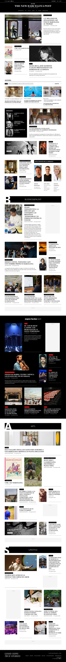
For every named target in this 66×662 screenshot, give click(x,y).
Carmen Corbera (22, 170)
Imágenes (51, 141)
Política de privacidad (50, 655)
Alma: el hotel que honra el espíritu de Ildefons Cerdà (50, 612)
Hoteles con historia (48, 609)
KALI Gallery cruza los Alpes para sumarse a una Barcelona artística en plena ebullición (24, 451)
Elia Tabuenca (31, 71)
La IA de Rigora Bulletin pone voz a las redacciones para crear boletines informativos (33, 299)
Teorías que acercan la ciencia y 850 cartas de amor (17, 576)
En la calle (28, 83)
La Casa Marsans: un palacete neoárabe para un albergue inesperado (42, 129)
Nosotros (31, 655)
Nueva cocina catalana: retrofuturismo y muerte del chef (33, 612)
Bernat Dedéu (16, 116)
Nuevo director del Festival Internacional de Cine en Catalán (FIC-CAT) (47, 188)
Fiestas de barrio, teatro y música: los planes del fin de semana (19, 375)
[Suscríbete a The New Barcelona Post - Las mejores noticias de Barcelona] (21, 147)
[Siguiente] (60, 84)
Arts (33, 426)
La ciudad (21, 489)
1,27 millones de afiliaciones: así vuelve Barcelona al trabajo (51, 21)
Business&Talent (33, 199)
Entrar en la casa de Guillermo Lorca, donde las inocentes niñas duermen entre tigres (54, 148)
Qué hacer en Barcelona (9, 372)
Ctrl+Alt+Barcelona (21, 48)
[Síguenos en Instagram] (9, 1)
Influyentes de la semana (44, 161)
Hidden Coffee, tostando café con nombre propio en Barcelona (19, 263)
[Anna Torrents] (9, 132)
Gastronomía (27, 609)
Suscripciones (59, 657)
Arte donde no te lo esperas (25, 160)
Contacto (27, 655)
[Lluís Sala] (9, 124)
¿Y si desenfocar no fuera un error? (26, 509)
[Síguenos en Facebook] (5, 1)
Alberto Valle (21, 184)
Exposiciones (14, 83)
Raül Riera (47, 184)
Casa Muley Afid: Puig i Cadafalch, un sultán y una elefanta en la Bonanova (55, 527)
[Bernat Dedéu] (9, 116)
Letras (23, 83)
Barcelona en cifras (47, 15)
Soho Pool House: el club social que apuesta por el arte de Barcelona (25, 166)
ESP (60, 1)
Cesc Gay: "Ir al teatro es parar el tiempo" (55, 358)
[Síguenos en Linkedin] (8, 1)
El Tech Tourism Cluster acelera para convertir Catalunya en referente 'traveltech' (54, 263)
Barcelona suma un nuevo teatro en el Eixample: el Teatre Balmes (11, 411)
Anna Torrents (17, 132)
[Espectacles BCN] (33, 319)
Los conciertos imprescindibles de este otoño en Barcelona (32, 410)
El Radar (6, 447)
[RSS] (12, 1)
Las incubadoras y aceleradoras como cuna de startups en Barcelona (12, 299)
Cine (32, 83)
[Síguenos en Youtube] (11, 1)
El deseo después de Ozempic (19, 130)
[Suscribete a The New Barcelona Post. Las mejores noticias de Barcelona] (21, 528)
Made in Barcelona (8, 259)
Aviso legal (43, 655)
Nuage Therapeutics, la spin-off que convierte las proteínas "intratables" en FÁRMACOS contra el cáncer (33, 213)
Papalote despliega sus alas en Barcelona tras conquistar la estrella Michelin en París (55, 628)
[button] (57, 1)
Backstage (51, 354)
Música (19, 83)
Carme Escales (7, 578)
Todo (6, 83)
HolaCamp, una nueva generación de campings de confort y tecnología (52, 299)
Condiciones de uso (58, 655)
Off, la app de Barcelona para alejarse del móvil (19, 66)
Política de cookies (37, 655)
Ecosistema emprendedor (19, 61)
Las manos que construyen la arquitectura (51, 104)
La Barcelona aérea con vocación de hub (54, 246)
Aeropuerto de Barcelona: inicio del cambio (19, 122)
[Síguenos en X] (6, 1)
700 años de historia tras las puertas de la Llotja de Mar (13, 101)
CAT (59, 1)
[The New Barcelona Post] (12, 655)
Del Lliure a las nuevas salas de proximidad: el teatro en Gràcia (52, 410)
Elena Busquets (46, 25)
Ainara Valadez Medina (53, 154)
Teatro (31, 63)
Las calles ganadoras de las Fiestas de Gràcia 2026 (24, 626)
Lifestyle (33, 550)
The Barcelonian (18, 46)
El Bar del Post (22, 176)
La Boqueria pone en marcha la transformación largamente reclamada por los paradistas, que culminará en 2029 (55, 563)
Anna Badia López (8, 265)
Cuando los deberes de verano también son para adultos (32, 101)
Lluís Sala (16, 125)
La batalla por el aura (19, 114)
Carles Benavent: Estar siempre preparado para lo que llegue (25, 181)
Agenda (8, 80)
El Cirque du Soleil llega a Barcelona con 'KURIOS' (53, 374)
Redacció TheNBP (17, 69)
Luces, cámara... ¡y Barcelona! (49, 458)
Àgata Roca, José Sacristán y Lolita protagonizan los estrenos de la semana (40, 67)
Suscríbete (54, 1)
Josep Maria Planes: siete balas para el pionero (54, 493)
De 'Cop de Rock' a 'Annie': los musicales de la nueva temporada (32, 328)
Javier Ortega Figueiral (48, 615)
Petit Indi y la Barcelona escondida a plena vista (50, 463)
